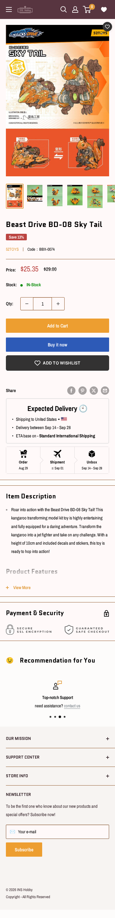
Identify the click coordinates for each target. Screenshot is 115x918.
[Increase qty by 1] (58, 304)
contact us (72, 706)
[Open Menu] (9, 9)
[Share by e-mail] (105, 390)
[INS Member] (75, 9)
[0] (87, 9)
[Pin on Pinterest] (82, 390)
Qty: (9, 303)
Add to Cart (57, 325)
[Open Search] (63, 9)
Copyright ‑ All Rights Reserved (28, 896)
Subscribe (24, 849)
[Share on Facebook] (71, 390)
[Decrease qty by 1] (27, 304)
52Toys (12, 249)
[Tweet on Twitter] (94, 390)
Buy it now (57, 344)
